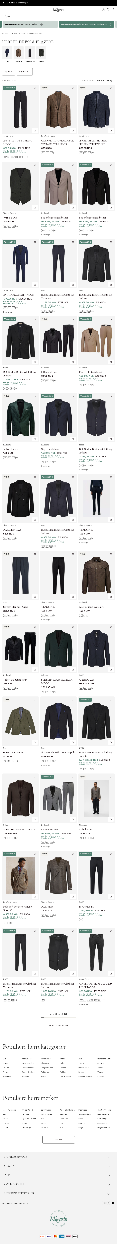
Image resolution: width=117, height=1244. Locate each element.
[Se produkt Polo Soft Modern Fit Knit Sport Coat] (20, 875)
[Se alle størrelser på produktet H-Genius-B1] (81, 919)
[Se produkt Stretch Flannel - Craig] (20, 575)
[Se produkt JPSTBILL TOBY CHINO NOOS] (20, 109)
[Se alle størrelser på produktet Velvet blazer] (10, 457)
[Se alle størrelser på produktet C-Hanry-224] (86, 688)
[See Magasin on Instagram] (104, 1203)
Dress (81, 1072)
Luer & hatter (65, 1076)
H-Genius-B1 (86, 907)
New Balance (103, 1114)
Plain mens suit (49, 829)
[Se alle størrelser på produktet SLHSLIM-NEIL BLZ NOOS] (10, 838)
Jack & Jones (8, 136)
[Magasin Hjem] (58, 10)
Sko (4, 1059)
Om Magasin (14, 1184)
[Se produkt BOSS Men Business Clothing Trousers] (58, 263)
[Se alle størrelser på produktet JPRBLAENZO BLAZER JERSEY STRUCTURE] (86, 152)
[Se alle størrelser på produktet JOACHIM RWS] (10, 538)
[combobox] (58, 16)
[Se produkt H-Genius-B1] (96, 875)
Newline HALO (47, 1128)
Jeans (80, 1059)
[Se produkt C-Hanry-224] (96, 648)
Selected (45, 675)
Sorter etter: (88, 81)
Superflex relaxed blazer (54, 217)
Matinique (83, 825)
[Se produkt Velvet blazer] (20, 417)
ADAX (62, 1128)
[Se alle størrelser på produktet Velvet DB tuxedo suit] (10, 688)
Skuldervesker (28, 1063)
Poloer (6, 1072)
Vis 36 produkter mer (58, 1026)
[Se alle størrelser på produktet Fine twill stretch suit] (86, 385)
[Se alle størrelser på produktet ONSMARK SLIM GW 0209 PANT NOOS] (92, 1000)
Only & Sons (84, 979)
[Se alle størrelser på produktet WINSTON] (10, 226)
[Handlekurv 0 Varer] (113, 9)
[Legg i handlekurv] (35, 130)
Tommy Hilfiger (84, 1114)
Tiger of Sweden (10, 213)
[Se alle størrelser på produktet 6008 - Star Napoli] (10, 761)
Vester (100, 1068)
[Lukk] (103, 636)
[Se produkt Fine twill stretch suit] (96, 340)
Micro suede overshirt (91, 607)
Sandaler (26, 1076)
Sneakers (7, 1076)
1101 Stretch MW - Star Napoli (58, 752)
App (7, 1175)
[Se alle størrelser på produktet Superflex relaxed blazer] (48, 230)
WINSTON (10, 217)
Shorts (62, 1059)
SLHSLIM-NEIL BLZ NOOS (19, 829)
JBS (42, 1119)
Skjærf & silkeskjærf (30, 1072)
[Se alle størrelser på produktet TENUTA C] (86, 538)
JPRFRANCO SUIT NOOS (18, 295)
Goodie (10, 1166)
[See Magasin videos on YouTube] (113, 1203)
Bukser (6, 1063)
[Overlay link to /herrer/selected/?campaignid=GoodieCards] (86, 24)
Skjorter (100, 1063)
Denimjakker (83, 1068)
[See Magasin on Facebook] (108, 1203)
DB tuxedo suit (49, 372)
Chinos (100, 1076)
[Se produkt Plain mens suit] (58, 798)
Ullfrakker (45, 1063)
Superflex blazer (50, 449)
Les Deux (64, 1119)
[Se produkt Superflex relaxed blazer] (58, 186)
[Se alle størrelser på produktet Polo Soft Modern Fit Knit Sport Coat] (8, 923)
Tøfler (62, 1063)
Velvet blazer (10, 449)
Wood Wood (27, 1110)
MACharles (85, 829)
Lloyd (80, 1128)
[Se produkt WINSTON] (20, 186)
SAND (80, 1119)
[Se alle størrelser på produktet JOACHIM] (48, 915)
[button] (103, 10)
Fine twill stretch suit (90, 372)
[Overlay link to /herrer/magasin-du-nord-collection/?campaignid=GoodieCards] (30, 24)
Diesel (43, 1123)
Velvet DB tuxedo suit (15, 680)
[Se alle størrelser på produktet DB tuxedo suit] (48, 380)
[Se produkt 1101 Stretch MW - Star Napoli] (58, 721)
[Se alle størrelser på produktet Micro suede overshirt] (85, 615)
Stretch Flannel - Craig (15, 607)
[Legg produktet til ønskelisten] (35, 88)
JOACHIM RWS (12, 530)
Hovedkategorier (19, 1193)
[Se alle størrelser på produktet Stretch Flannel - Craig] (10, 615)
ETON (5, 1128)
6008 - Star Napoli (13, 752)
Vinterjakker (46, 1059)
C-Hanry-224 (86, 680)
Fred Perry (82, 1123)
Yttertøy (81, 1063)
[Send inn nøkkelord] (5, 16)
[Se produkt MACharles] (96, 798)
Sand (5, 602)
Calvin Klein (46, 1110)
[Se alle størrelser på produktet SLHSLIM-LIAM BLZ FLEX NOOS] (48, 692)
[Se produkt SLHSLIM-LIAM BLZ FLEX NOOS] (58, 648)
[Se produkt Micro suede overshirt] (96, 575)
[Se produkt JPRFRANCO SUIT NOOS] (20, 263)
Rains (5, 1114)
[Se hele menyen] (3, 10)
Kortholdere (27, 1059)
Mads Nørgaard (9, 1110)
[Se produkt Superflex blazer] (58, 417)
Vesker (100, 1072)
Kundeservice (15, 1156)
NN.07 (5, 1119)
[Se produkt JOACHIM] (58, 875)
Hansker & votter (104, 1059)
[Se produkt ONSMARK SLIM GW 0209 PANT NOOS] (96, 952)
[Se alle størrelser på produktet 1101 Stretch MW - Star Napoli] (48, 761)
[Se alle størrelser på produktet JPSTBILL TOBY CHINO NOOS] (16, 157)
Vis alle (58, 1140)
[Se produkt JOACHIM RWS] (20, 498)
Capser (63, 1068)
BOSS (43, 290)
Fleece (6, 1068)
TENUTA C (86, 530)
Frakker (63, 1072)
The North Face (104, 1110)
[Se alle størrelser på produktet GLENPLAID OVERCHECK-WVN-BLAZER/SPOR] (47, 152)
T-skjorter (45, 1072)
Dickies (6, 1123)
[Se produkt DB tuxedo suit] (58, 340)
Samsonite (102, 1123)
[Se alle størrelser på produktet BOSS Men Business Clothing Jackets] (86, 311)
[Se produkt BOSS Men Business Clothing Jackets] (96, 263)
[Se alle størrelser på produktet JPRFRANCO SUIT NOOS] (10, 307)
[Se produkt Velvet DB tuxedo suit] (20, 648)
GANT (62, 1123)
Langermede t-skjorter (50, 1068)
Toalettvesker (28, 1068)
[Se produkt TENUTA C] (96, 498)
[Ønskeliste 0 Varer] (108, 9)
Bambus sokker (85, 1076)
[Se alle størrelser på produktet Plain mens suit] (48, 842)
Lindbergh (45, 213)
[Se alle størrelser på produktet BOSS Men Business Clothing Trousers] (48, 311)
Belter (43, 1076)
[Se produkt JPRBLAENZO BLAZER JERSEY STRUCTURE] (96, 109)
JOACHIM (47, 907)
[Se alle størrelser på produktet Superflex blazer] (48, 462)
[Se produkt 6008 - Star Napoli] (20, 721)
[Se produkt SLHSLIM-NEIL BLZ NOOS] (20, 798)
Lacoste (25, 1114)
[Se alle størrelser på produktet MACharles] (86, 838)
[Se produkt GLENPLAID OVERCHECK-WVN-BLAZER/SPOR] (58, 109)
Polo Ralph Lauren (48, 136)
